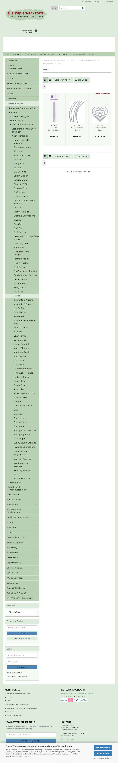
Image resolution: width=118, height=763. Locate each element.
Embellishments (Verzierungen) (14, 510)
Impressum (11, 712)
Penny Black (20, 385)
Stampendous (21, 422)
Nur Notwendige (103, 753)
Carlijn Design (21, 176)
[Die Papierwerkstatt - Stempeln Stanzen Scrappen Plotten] (26, 15)
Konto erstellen (14, 672)
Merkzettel (109, 2)
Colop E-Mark (13, 583)
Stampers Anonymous (25, 430)
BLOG (91, 54)
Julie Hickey (20, 312)
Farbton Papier (21, 259)
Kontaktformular (67, 739)
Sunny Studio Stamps (25, 443)
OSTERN (11, 78)
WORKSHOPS (78, 54)
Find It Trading (21, 263)
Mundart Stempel (23, 368)
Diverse (17, 220)
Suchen (22, 633)
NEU (7, 54)
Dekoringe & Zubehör (17, 593)
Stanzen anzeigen (19, 116)
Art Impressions (22, 155)
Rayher (17, 401)
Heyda (17, 296)
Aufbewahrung (14, 499)
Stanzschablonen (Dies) (22, 124)
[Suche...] (83, 8)
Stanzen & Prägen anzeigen (22, 108)
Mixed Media (12, 527)
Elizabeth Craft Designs (21, 253)
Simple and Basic (23, 405)
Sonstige (18, 414)
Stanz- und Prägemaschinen (17, 488)
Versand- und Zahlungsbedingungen (77, 693)
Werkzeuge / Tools (15, 578)
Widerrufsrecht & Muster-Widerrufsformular (22, 708)
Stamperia (19, 426)
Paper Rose (19, 381)
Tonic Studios (20, 455)
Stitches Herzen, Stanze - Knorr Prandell (100, 127)
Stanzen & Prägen (15, 104)
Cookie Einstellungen (14, 715)
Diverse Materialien (15, 537)
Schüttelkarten (14, 563)
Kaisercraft (19, 316)
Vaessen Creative (22, 459)
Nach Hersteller (20, 136)
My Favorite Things (23, 373)
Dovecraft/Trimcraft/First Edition (26, 238)
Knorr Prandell (21, 327)
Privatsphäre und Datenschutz (17, 704)
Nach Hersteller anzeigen (22, 141)
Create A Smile (21, 212)
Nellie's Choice (21, 377)
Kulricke (18, 331)
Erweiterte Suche (22, 638)
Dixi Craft (18, 224)
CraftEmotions (21, 196)
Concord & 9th (21, 184)
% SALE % (17, 54)
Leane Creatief (21, 344)
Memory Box (20, 356)
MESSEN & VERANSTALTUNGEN (54, 54)
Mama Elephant (22, 348)
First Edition (20, 267)
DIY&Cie (18, 228)
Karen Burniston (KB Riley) (24, 322)
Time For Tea (20, 451)
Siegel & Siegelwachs (16, 542)
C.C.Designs (20, 172)
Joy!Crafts (19, 308)
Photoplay (19, 389)
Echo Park (19, 247)
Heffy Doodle (20, 287)
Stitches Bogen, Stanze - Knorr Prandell (77, 127)
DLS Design (20, 232)
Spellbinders (20, 418)
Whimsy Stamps (22, 470)
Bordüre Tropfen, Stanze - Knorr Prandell (54, 127)
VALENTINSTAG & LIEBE (17, 73)
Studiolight (19, 438)
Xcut (16, 474)
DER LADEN (30, 54)
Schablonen (12, 558)
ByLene (18, 167)
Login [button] (98, 2)
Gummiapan (20, 279)
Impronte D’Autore (23, 304)
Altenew (18, 151)
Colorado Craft (21, 180)
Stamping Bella (22, 434)
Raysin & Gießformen (16, 588)
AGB (8, 701)
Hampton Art (20, 283)
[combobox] (63, 80)
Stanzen (12, 112)
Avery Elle (19, 163)
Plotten (10, 94)
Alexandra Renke (22, 147)
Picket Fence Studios (24, 393)
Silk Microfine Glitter (16, 568)
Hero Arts (18, 291)
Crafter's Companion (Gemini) (24, 202)
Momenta (19, 364)
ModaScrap (19, 360)
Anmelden (22, 667)
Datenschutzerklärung (20, 756)
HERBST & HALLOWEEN (18, 83)
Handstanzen (17, 120)
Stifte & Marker (13, 573)
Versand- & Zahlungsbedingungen (18, 693)
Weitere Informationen (102, 758)
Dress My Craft (21, 243)
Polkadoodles (21, 397)
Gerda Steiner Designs (25, 275)
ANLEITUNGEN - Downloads (19, 598)
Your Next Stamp (22, 478)
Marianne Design (22, 352)
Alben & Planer (13, 494)
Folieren (10, 522)
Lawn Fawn (20, 336)
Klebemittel (12, 553)
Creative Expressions (24, 216)
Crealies (18, 207)
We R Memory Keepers (21, 465)
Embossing (12, 547)
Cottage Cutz (20, 188)
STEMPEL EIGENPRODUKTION (16, 67)
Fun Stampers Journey (25, 271)
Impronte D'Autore (23, 300)
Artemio (18, 159)
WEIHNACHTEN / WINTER (19, 88)
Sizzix (16, 410)
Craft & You (19, 192)
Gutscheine (12, 61)
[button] (86, 1)
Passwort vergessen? (17, 676)
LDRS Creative (21, 340)
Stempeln (11, 99)
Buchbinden (12, 505)
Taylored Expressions (24, 447)
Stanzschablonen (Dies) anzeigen (24, 130)
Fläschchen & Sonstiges (18, 517)
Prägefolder (14, 483)
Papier (10, 532)
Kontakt (9, 697)
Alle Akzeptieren (103, 748)
